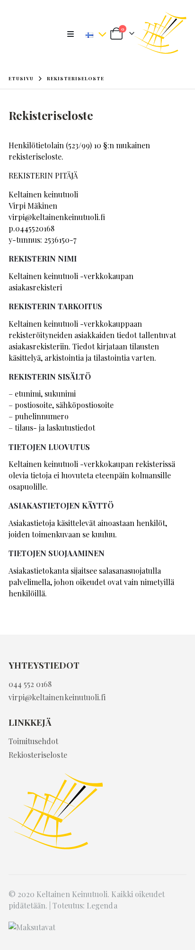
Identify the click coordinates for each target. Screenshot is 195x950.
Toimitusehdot (34, 741)
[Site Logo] (160, 34)
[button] (73, 34)
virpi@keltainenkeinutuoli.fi (57, 217)
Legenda (102, 905)
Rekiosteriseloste (38, 755)
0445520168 (34, 228)
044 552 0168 (30, 684)
